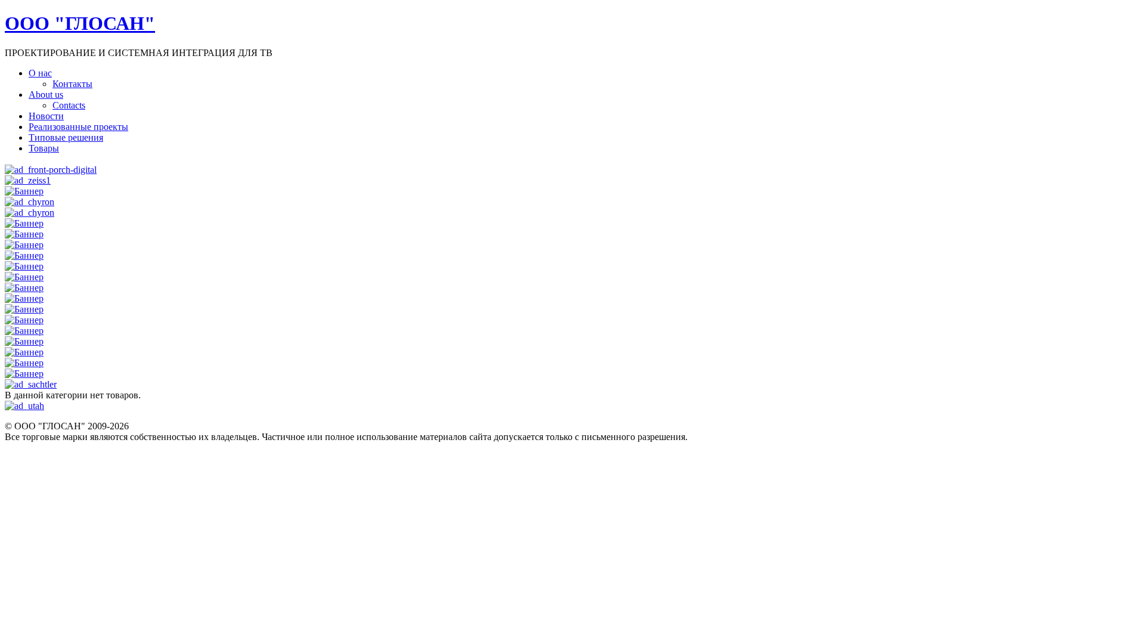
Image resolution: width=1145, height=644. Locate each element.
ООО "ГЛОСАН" (80, 23)
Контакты (72, 84)
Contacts (68, 105)
